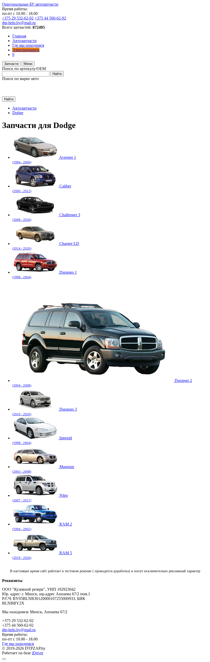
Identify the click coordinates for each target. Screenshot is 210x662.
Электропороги (25, 50)
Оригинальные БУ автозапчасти (30, 4)
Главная (19, 36)
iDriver (37, 653)
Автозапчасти (24, 40)
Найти (57, 74)
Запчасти (11, 64)
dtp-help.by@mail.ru (19, 23)
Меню (28, 64)
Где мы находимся (28, 45)
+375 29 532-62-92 (18, 18)
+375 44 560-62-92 (50, 18)
